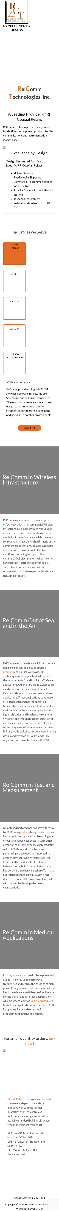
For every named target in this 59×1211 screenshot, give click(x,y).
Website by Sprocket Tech (29, 1208)
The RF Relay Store (18, 1099)
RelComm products (41, 1000)
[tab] (14, 254)
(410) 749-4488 (36, 1197)
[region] (29, 57)
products (19, 524)
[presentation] (14, 253)
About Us (29, 427)
